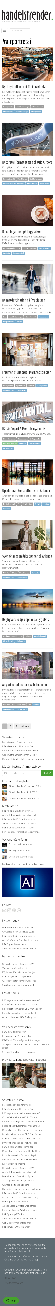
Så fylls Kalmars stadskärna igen (17, 1146)
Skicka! (47, 773)
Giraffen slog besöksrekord (15, 1184)
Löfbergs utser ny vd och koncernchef (21, 750)
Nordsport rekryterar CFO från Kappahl (22, 1008)
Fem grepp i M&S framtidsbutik (17, 1036)
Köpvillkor (10, 1277)
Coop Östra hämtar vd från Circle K (19, 754)
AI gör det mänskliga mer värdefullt (19, 815)
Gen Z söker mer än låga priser (17, 1222)
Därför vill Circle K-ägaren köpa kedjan (21, 1040)
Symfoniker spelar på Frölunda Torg (19, 1142)
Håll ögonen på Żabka (19, 850)
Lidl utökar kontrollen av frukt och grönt (21, 1138)
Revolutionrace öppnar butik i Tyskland (21, 1151)
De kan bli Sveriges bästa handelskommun (23, 759)
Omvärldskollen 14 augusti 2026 (25, 786)
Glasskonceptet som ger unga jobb (19, 980)
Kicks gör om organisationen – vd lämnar (22, 1188)
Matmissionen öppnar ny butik (17, 742)
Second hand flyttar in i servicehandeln (21, 1125)
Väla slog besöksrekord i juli (15, 968)
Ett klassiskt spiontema (20, 844)
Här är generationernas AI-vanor (18, 827)
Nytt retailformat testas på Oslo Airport (27, 162)
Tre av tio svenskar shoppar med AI (19, 823)
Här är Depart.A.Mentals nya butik (23, 428)
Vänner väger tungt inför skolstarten (20, 1159)
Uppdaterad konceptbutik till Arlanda (26, 490)
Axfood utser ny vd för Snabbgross (19, 1017)
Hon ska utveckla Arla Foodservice (19, 1210)
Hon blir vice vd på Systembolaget (19, 1012)
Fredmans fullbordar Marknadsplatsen (26, 372)
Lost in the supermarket (21, 856)
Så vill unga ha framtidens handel (18, 984)
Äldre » (25, 726)
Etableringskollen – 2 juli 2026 (16, 976)
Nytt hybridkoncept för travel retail (24, 86)
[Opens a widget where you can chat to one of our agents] (11, 1301)
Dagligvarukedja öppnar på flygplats (25, 619)
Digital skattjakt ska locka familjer (18, 972)
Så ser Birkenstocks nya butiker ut (19, 948)
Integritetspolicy (13, 1282)
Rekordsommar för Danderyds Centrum (22, 1130)
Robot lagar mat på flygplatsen (22, 231)
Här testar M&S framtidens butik (18, 819)
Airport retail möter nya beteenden (24, 684)
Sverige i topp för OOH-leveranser (19, 1051)
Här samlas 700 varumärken (16, 1226)
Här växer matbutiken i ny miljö (17, 746)
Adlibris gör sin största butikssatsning (20, 940)
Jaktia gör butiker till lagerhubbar (18, 1180)
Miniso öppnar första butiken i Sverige (21, 831)
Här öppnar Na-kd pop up (15, 944)
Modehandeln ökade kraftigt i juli (18, 1176)
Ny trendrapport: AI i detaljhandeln (23, 864)
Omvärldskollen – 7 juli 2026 (23, 792)
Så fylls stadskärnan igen (14, 1031)
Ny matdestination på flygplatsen (23, 300)
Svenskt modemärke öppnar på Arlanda (27, 556)
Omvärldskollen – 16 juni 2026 (24, 798)
